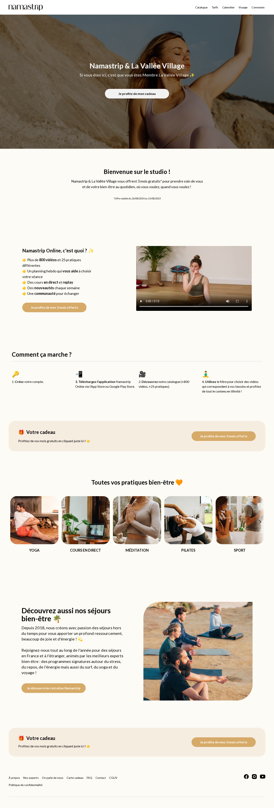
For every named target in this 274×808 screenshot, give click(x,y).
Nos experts (31, 777)
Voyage (243, 7)
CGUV (113, 777)
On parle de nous (52, 777)
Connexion (258, 7)
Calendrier (228, 7)
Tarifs (215, 7)
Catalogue (201, 7)
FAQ (89, 777)
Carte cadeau (75, 777)
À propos (14, 777)
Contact (100, 777)
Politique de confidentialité (26, 785)
